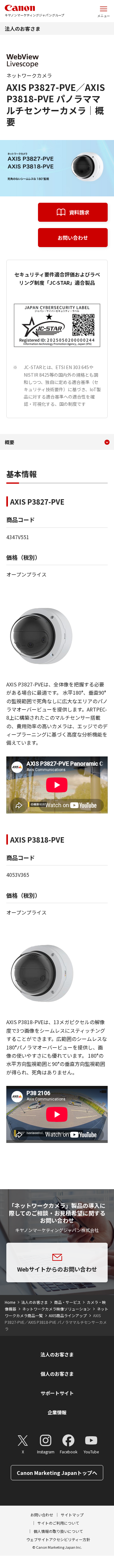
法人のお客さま (22, 28)
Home (10, 1302)
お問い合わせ (73, 237)
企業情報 (57, 1412)
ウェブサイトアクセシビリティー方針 (58, 1539)
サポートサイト (57, 1393)
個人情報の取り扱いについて (58, 1531)
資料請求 (79, 212)
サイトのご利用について (58, 1523)
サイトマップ (72, 1514)
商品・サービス (67, 1302)
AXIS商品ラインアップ (68, 1315)
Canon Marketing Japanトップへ (57, 1472)
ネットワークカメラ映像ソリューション (56, 1308)
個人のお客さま (57, 1373)
